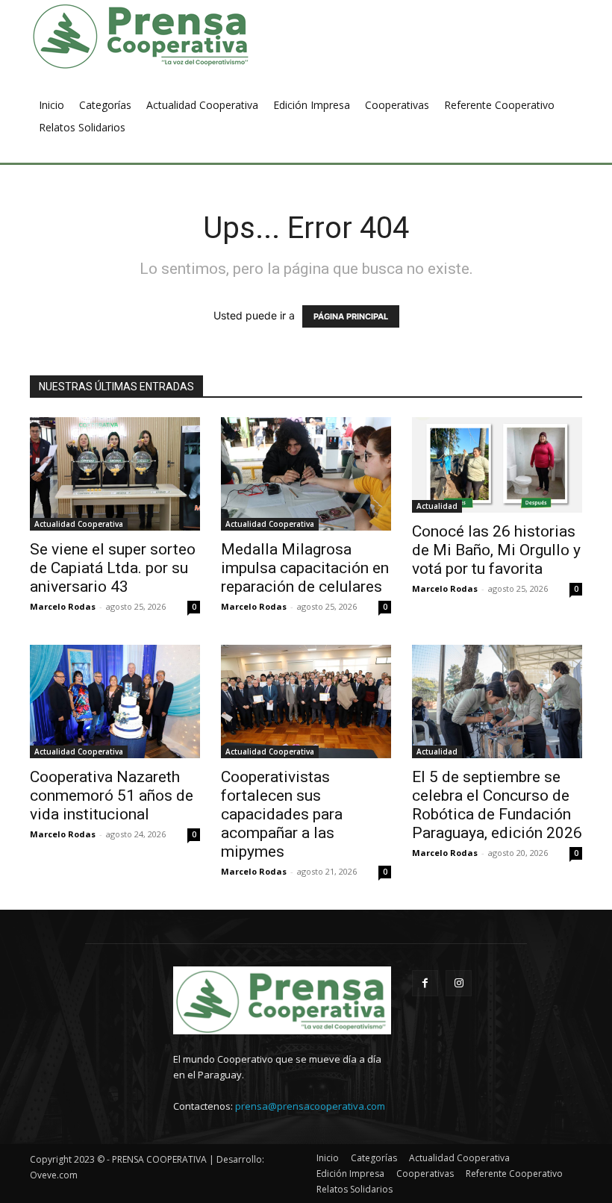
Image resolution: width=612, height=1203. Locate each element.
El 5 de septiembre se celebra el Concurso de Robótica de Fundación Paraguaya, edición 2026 (497, 805)
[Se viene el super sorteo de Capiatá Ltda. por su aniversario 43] (115, 474)
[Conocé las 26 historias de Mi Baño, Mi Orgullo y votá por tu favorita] (497, 465)
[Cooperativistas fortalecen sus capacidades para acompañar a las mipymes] (306, 701)
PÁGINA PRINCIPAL (350, 316)
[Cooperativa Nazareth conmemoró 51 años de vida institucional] (115, 701)
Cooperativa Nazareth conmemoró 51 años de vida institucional (111, 795)
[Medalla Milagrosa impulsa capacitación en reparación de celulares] (306, 474)
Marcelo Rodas (63, 606)
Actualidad (437, 506)
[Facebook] (425, 983)
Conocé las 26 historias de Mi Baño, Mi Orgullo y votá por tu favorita (496, 550)
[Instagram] (459, 983)
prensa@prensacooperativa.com (310, 1106)
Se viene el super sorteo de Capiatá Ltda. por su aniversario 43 (113, 568)
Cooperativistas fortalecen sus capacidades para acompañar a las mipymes (282, 814)
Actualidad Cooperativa (78, 524)
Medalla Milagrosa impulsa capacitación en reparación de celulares (305, 568)
